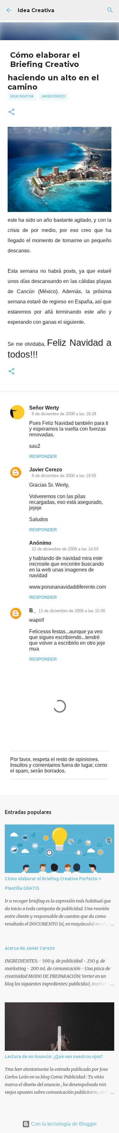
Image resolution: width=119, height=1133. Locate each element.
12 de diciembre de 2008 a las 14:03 (65, 549)
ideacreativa (22, 96)
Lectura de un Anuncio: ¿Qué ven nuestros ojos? (54, 1056)
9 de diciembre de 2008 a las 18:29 (64, 413)
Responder (43, 456)
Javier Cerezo (45, 469)
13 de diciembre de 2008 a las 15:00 (71, 610)
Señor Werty (44, 407)
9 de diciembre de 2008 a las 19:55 (64, 475)
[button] (11, 112)
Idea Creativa (36, 10)
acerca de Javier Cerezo (30, 948)
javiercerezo (53, 96)
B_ (32, 610)
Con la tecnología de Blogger (63, 1124)
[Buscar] (110, 10)
